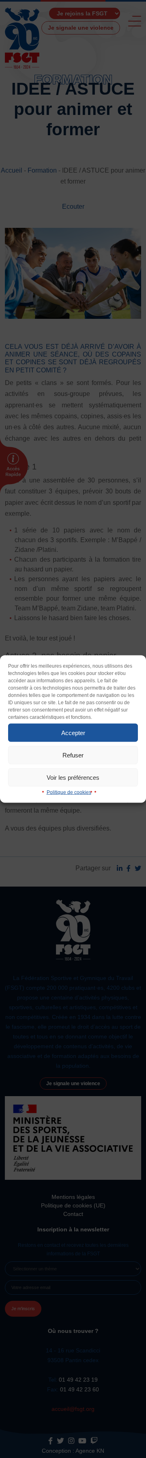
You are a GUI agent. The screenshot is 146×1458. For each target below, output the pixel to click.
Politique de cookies (69, 792)
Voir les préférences (73, 777)
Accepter (73, 732)
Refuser (73, 754)
